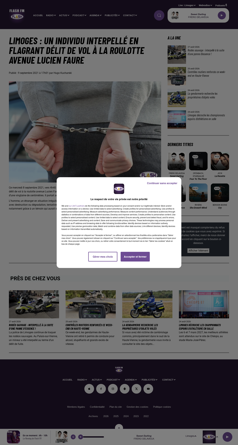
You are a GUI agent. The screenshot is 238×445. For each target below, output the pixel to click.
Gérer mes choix (103, 256)
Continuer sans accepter (162, 183)
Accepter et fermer (135, 256)
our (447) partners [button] (77, 205)
